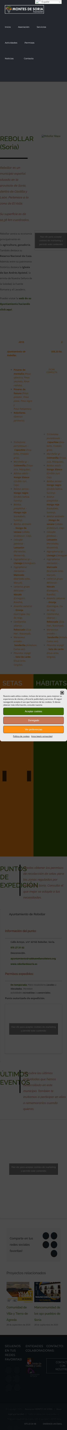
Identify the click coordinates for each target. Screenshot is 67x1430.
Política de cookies (21, 736)
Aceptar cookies (33, 711)
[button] (62, 692)
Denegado (33, 720)
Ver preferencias (33, 729)
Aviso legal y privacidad (41, 736)
